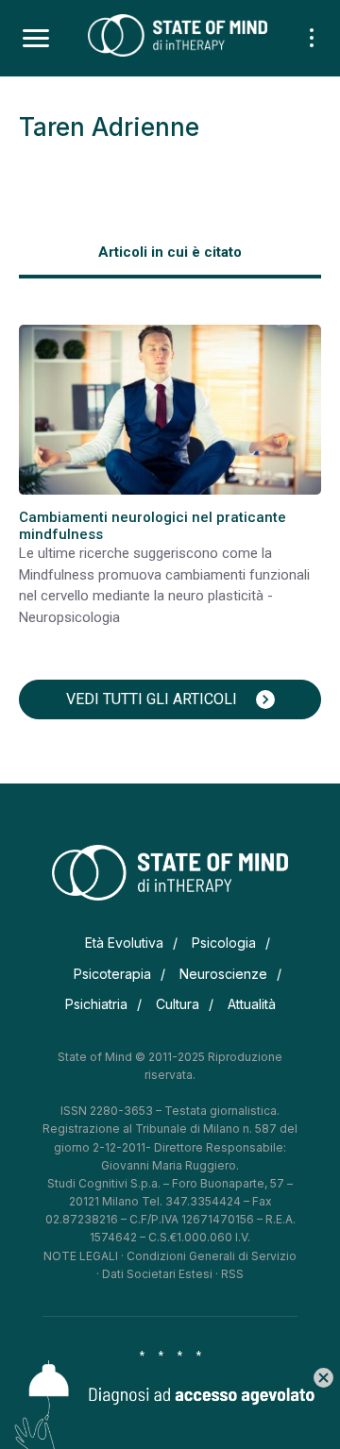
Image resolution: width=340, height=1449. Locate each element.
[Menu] (36, 39)
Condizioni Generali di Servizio (212, 1256)
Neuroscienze (223, 974)
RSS (232, 1274)
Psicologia (224, 943)
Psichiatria (96, 1004)
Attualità (252, 1004)
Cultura (177, 1004)
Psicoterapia (112, 974)
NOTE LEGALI (80, 1256)
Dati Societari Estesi (157, 1274)
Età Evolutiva (124, 943)
